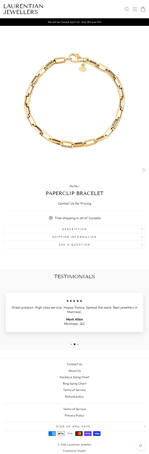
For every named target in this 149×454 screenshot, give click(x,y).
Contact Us (74, 364)
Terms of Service (74, 390)
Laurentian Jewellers (23, 9)
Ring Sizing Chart (74, 383)
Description (74, 229)
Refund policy (74, 396)
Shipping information (74, 236)
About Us (74, 371)
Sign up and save (73, 426)
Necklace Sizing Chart (74, 377)
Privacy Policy (74, 415)
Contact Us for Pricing (74, 203)
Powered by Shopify (74, 450)
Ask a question (74, 244)
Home (73, 186)
